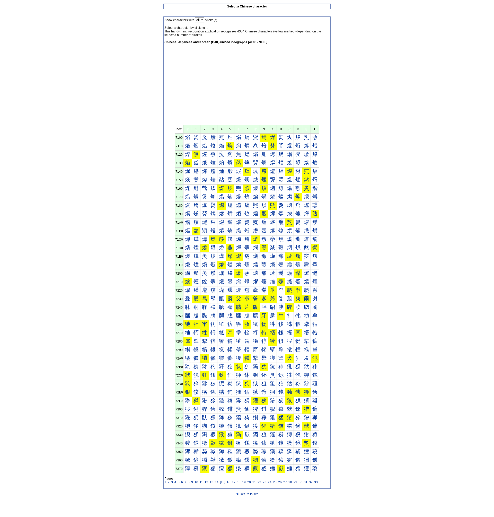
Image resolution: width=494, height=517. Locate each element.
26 (280, 482)
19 (244, 482)
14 (216, 482)
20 (249, 482)
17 (233, 482)
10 (196, 482)
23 (264, 482)
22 (259, 482)
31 (305, 482)
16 (228, 482)
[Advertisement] (247, 86)
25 (275, 482)
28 (290, 482)
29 (295, 482)
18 (239, 482)
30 (300, 482)
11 (201, 482)
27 (285, 482)
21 (254, 482)
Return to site (249, 494)
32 (311, 482)
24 (269, 482)
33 (316, 482)
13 (211, 482)
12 (206, 482)
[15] (222, 482)
